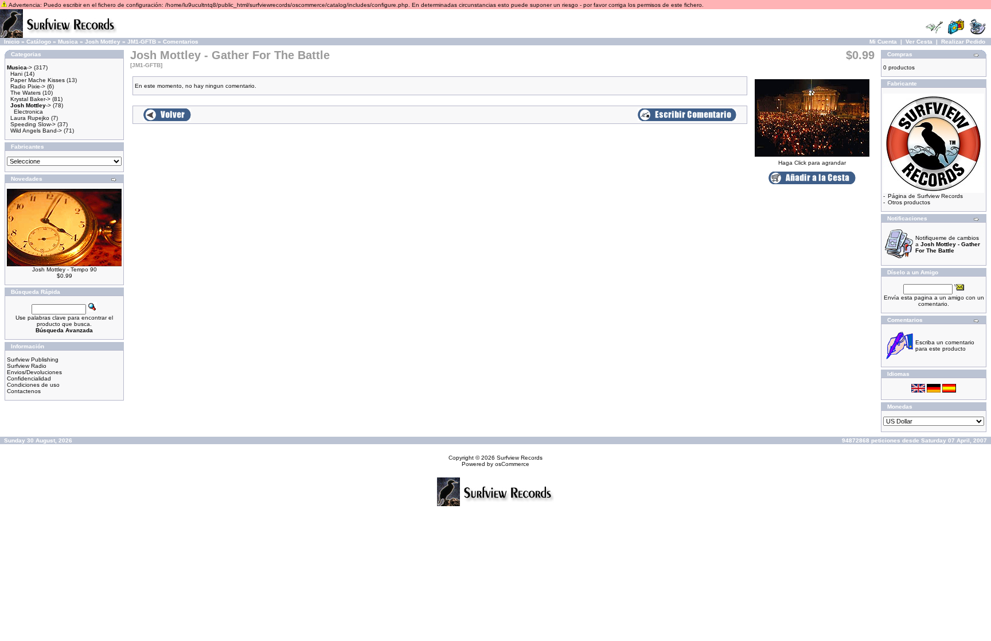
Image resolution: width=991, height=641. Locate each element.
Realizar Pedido (963, 41)
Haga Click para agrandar (812, 163)
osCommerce (512, 464)
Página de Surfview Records (925, 196)
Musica (68, 41)
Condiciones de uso (33, 385)
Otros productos (909, 202)
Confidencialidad (29, 378)
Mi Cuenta (883, 41)
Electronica (28, 111)
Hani (16, 74)
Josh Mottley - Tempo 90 (64, 269)
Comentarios (180, 41)
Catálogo (38, 41)
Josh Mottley (102, 41)
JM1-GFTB (141, 41)
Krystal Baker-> (30, 99)
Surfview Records (520, 457)
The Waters (25, 93)
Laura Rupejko (29, 118)
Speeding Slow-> (33, 124)
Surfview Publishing (32, 359)
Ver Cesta (919, 41)
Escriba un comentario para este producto (944, 345)
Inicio (11, 41)
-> (19, 67)
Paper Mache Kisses (37, 80)
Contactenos (24, 391)
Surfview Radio (26, 366)
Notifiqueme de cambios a (947, 244)
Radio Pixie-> (27, 86)
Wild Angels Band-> (36, 130)
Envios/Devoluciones (34, 372)
